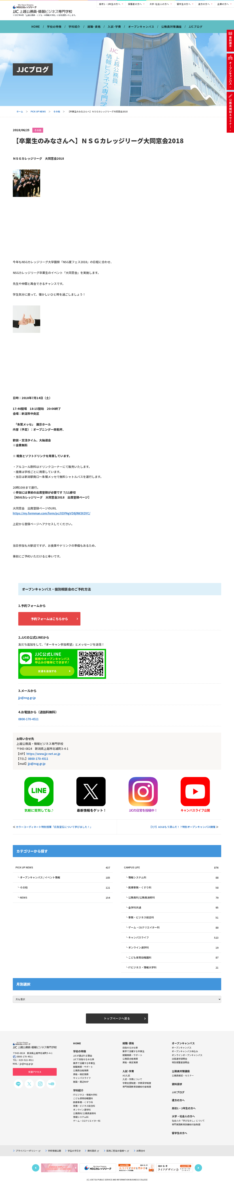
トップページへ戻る (117, 1018)
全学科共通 (173, 907)
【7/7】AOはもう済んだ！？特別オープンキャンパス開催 (182, 827)
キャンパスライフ (173, 937)
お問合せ (140, 1150)
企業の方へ (223, 3)
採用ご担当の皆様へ (116, 1150)
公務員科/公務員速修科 (173, 897)
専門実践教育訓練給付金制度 (136, 1086)
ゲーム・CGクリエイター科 (173, 927)
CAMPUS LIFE (171, 867)
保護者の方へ (135, 3)
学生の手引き (74, 1150)
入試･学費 (114, 26)
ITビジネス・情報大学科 (173, 967)
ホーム (19, 111)
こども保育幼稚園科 (173, 957)
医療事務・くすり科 (173, 887)
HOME (35, 26)
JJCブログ (196, 26)
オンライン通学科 (173, 947)
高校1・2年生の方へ (109, 3)
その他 (56, 111)
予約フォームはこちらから (49, 618)
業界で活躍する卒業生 (133, 1051)
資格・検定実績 (130, 1062)
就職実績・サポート (132, 1055)
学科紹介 (74, 26)
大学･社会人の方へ (159, 3)
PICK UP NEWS (38, 111)
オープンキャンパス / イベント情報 (65, 877)
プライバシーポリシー (27, 1150)
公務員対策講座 (171, 26)
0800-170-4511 (28, 719)
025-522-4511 (26, 1059)
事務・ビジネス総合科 (173, 917)
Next (198, 1167)
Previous (35, 1167)
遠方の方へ (204, 3)
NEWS (65, 897)
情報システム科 (173, 877)
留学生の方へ (184, 3)
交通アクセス (34, 1071)
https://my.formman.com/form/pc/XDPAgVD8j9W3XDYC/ (51, 513)
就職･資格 (94, 26)
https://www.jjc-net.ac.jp (43, 753)
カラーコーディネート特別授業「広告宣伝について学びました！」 (54, 827)
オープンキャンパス (141, 26)
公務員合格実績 (130, 1058)
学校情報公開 (54, 1150)
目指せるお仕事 (130, 1047)
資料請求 (91, 1150)
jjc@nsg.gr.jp (27, 697)
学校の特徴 (54, 26)
